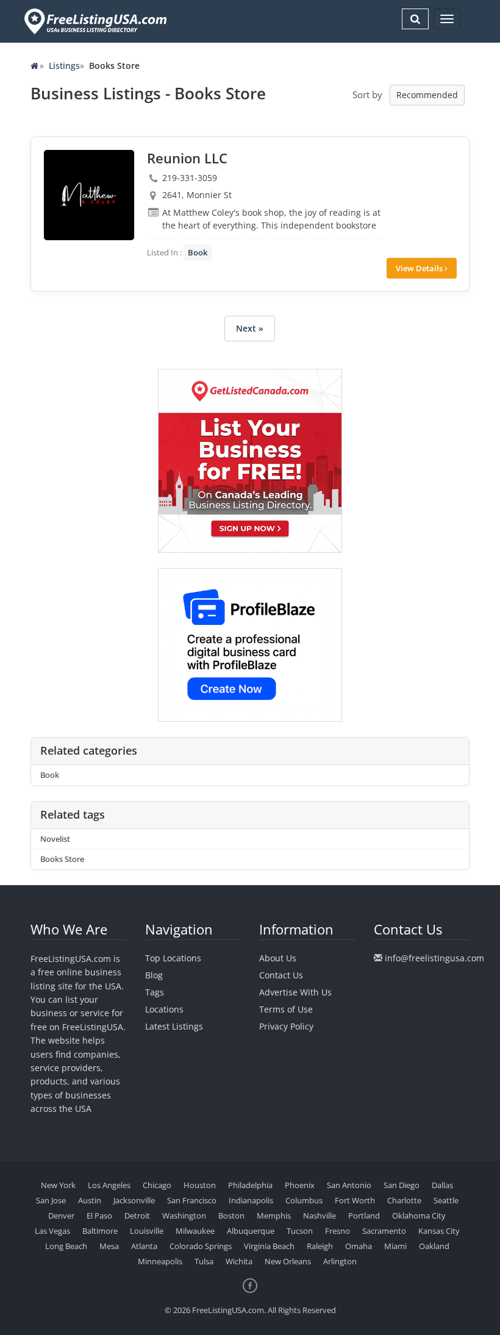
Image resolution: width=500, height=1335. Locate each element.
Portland (364, 1215)
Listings (64, 65)
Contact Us (281, 975)
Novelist (55, 838)
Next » (249, 328)
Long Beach (66, 1246)
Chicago (157, 1185)
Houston (200, 1185)
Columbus (304, 1200)
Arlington (340, 1261)
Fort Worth (355, 1200)
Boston (231, 1215)
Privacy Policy (286, 1026)
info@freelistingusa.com (434, 958)
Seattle (446, 1200)
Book (197, 252)
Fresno (337, 1230)
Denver (61, 1215)
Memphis (274, 1215)
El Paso (99, 1215)
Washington (184, 1215)
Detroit (137, 1215)
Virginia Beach (269, 1246)
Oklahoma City (419, 1215)
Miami (395, 1246)
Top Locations (173, 958)
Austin (89, 1200)
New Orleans (288, 1261)
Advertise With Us (295, 992)
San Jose (51, 1200)
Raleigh (320, 1246)
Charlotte (404, 1200)
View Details (420, 268)
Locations (164, 1009)
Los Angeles (109, 1185)
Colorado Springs (201, 1246)
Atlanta (144, 1246)
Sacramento (384, 1230)
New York (58, 1185)
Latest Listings (174, 1026)
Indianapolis (251, 1200)
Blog (154, 975)
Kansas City (439, 1230)
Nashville (319, 1215)
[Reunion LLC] (89, 195)
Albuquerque (250, 1230)
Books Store (62, 858)
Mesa (109, 1246)
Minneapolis (160, 1261)
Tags (154, 992)
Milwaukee (195, 1230)
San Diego (402, 1185)
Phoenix (300, 1185)
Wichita (239, 1261)
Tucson (300, 1230)
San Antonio (349, 1185)
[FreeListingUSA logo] (94, 21)
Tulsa (204, 1261)
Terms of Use (286, 1009)
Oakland (434, 1246)
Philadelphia (250, 1185)
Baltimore (100, 1230)
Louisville (146, 1230)
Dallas (442, 1185)
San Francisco (191, 1200)
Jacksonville (134, 1200)
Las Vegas (52, 1230)
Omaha (358, 1246)
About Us (277, 958)
